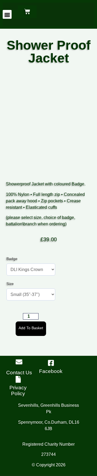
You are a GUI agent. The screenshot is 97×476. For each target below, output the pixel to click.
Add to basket (31, 328)
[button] (7, 14)
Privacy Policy (18, 391)
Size (10, 283)
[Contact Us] (19, 361)
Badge (12, 259)
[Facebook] (50, 363)
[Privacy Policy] (18, 379)
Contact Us (19, 372)
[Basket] (27, 11)
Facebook (51, 371)
